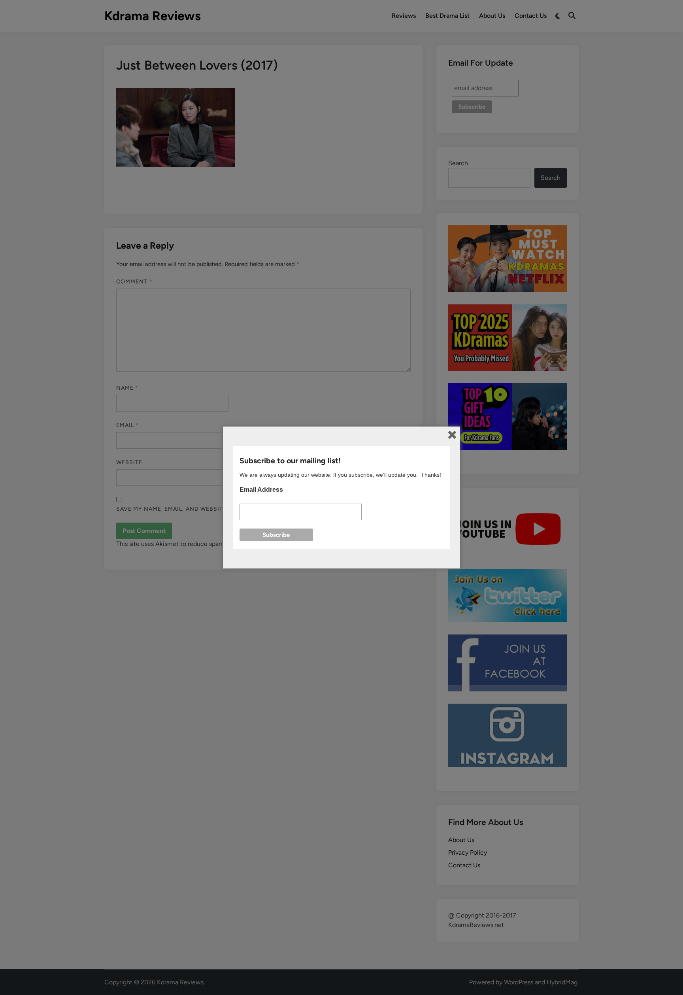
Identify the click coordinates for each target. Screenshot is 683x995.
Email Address (261, 489)
